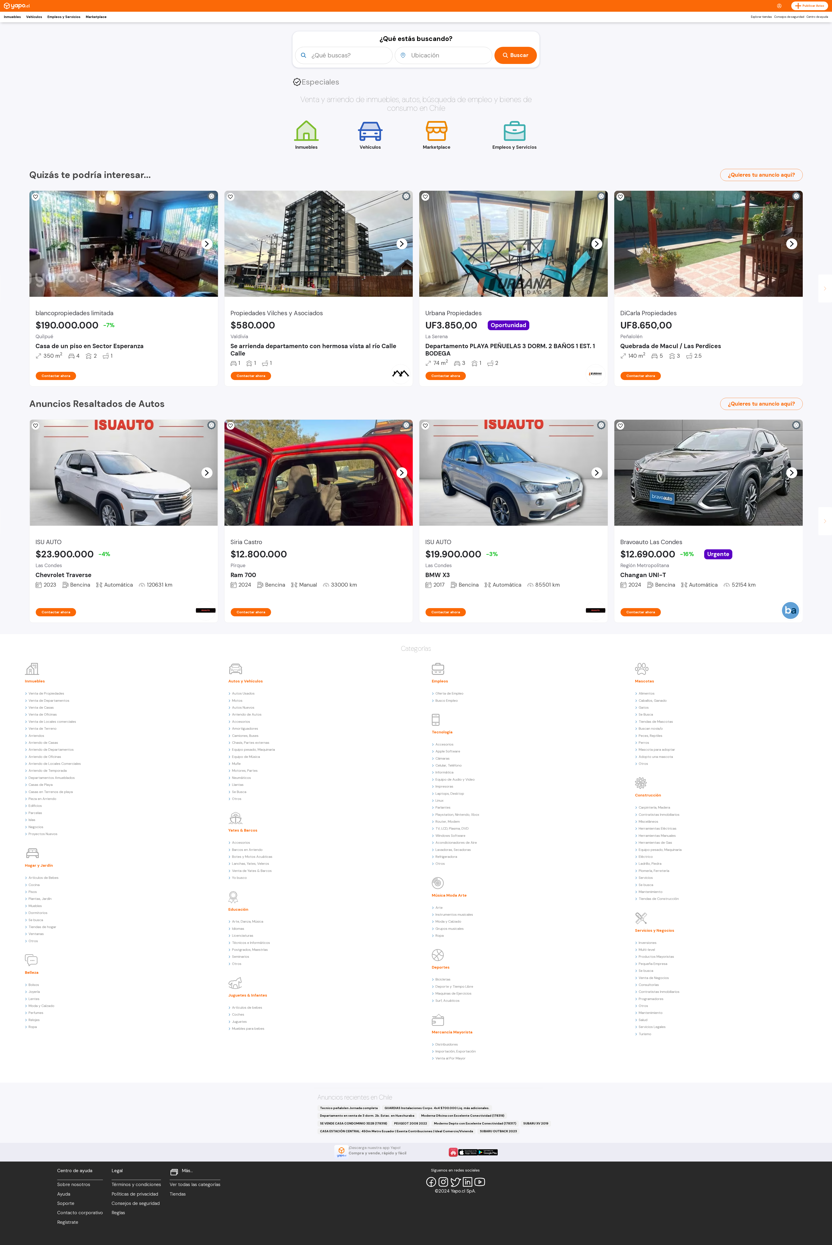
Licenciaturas (242, 935)
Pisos (33, 891)
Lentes (34, 999)
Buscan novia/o (651, 728)
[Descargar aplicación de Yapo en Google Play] (488, 1152)
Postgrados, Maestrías (250, 949)
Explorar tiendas (761, 17)
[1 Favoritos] (425, 197)
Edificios (35, 805)
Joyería (34, 991)
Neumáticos (241, 777)
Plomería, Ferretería (654, 870)
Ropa (33, 1027)
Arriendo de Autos (247, 714)
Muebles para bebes (248, 1028)
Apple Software (448, 751)
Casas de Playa (41, 784)
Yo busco (239, 877)
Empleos (440, 681)
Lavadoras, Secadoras (453, 849)
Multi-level (647, 949)
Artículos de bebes (247, 1007)
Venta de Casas (41, 707)
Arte (439, 907)
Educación (238, 909)
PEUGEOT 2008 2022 (410, 1123)
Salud (643, 1020)
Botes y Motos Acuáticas (252, 856)
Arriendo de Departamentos (51, 749)
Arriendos (36, 735)
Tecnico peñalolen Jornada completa (349, 1108)
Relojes (34, 1020)
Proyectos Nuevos (43, 834)
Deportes (441, 967)
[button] (207, 243)
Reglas (118, 1213)
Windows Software (450, 835)
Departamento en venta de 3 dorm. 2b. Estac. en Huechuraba (367, 1116)
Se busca (36, 920)
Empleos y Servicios (63, 17)
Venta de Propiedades (46, 693)
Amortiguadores (245, 728)
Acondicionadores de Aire (456, 842)
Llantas (238, 784)
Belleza (32, 972)
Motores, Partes (245, 770)
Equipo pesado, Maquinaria (253, 749)
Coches (238, 1014)
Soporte (65, 1203)
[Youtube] (480, 1182)
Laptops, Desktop (450, 793)
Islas (32, 819)
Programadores (651, 999)
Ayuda (63, 1194)
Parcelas (35, 813)
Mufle (236, 763)
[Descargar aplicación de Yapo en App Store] (468, 1152)
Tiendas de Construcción (659, 898)
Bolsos (34, 984)
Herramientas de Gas (655, 842)
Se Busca (239, 792)
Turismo (645, 1034)
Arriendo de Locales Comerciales (55, 763)
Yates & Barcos (242, 830)
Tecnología (442, 732)
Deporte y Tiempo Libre (454, 986)
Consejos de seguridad (789, 17)
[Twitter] (455, 1182)
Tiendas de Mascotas (656, 721)
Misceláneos (648, 821)
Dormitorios (38, 912)
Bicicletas (443, 979)
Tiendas (178, 1194)
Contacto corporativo (80, 1213)
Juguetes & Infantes (247, 995)
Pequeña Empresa (653, 963)
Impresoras (444, 786)
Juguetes (239, 1021)
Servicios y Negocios (654, 930)
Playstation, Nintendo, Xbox (457, 814)
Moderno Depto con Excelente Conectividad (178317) (475, 1123)
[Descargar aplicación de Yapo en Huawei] (453, 1152)
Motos (237, 700)
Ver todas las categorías (195, 1184)
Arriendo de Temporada (48, 770)
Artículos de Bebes (43, 877)
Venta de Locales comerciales (52, 721)
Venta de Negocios (654, 978)
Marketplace (96, 17)
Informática (444, 772)
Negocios (36, 827)
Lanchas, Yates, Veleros (250, 863)
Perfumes (36, 1012)
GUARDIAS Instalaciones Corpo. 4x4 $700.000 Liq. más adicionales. (437, 1108)
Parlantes (443, 807)
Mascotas (644, 681)
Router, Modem (448, 821)
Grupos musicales (450, 928)
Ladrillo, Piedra (650, 863)
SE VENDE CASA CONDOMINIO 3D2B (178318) (353, 1123)
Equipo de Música (246, 756)
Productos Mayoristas (656, 956)
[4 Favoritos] (230, 197)
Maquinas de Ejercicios (453, 993)
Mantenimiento (651, 891)
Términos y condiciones (136, 1184)
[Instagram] (443, 1182)
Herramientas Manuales (657, 835)
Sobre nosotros (73, 1184)
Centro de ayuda (817, 17)
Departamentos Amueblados (52, 777)
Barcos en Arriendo (247, 849)
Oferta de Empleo (449, 693)
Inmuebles (12, 17)
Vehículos (34, 17)
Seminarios (240, 956)
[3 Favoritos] (35, 197)
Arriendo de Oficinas (45, 756)
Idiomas (238, 928)
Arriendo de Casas (43, 742)
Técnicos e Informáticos (251, 942)
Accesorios (241, 721)
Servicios (646, 877)
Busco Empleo (447, 700)
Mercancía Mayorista (452, 1032)
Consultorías (649, 984)
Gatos (644, 707)
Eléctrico (646, 856)
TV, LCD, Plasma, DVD (452, 828)
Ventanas (36, 934)
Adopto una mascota (656, 756)
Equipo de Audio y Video (455, 779)
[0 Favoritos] (620, 197)
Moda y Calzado (41, 1006)
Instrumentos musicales (454, 914)
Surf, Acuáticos (448, 1000)
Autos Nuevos (243, 707)
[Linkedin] (468, 1182)
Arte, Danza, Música (247, 921)
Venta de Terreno (43, 728)
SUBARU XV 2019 (535, 1123)
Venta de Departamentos (49, 700)
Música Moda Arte (449, 895)
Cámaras (443, 758)
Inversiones (647, 942)
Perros (644, 742)
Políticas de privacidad (135, 1194)
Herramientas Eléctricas (657, 828)
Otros (33, 941)
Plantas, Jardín (40, 898)
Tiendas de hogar (42, 927)
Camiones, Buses (245, 735)
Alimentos (647, 693)
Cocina (34, 885)
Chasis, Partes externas (250, 742)
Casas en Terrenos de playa (51, 792)
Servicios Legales (652, 1027)
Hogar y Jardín (39, 865)
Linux (440, 800)
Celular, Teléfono (449, 765)
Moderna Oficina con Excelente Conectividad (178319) (462, 1116)
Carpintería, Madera (654, 807)
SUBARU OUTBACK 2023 (498, 1131)
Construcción (648, 795)
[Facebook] (431, 1182)
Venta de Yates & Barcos (252, 870)
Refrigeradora (446, 856)
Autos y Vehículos (245, 681)
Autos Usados (243, 693)
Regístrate (67, 1222)
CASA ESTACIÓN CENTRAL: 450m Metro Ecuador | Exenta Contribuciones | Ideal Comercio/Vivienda (396, 1131)
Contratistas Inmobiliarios (659, 814)
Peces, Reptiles (650, 735)
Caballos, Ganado (653, 700)
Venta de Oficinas (43, 714)
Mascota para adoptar (657, 749)
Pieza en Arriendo (42, 798)
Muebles (35, 906)
